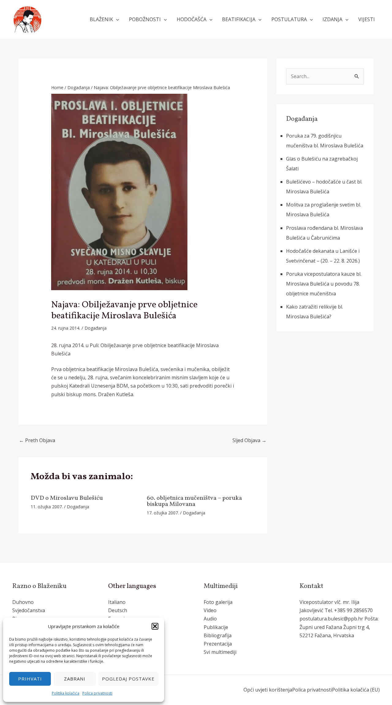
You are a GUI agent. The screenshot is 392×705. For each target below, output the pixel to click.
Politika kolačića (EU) (356, 689)
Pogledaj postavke (128, 679)
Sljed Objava (249, 440)
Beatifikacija (238, 19)
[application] (116, 19)
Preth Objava (37, 440)
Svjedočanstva (28, 610)
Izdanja (332, 19)
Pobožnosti (145, 19)
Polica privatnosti (97, 693)
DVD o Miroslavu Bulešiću (67, 498)
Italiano (117, 602)
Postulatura (289, 19)
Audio (210, 618)
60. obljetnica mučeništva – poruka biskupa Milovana (194, 501)
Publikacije (216, 627)
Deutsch (117, 610)
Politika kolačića (65, 693)
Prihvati (30, 679)
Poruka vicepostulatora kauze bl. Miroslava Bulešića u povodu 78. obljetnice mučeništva (323, 284)
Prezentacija (218, 643)
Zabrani (74, 679)
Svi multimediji (220, 652)
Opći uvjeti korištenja (267, 689)
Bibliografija (218, 635)
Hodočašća (191, 19)
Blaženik (101, 19)
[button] (155, 626)
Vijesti (366, 19)
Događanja (96, 328)
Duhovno (23, 602)
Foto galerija (218, 602)
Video (210, 610)
